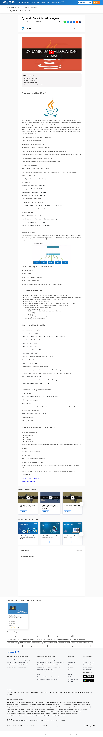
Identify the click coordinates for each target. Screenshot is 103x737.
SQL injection (87, 707)
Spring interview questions (48, 704)
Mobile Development (25, 642)
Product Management (64, 642)
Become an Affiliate (88, 664)
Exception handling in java (23, 711)
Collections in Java (11, 711)
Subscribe (96, 2)
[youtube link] (94, 726)
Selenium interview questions (23, 702)
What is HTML (42, 702)
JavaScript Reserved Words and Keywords (70, 713)
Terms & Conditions (44, 726)
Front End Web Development (61, 639)
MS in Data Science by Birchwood (45, 669)
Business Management (55, 636)
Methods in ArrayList (29, 80)
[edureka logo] (9, 2)
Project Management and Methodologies (82, 642)
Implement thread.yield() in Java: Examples (16, 715)
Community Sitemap (73, 679)
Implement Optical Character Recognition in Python (36, 715)
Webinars (54, 2)
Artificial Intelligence (13, 636)
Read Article (23, 542)
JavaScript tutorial (86, 704)
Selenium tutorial (10, 702)
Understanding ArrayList (30, 82)
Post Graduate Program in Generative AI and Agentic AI (50, 662)
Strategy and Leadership (54, 646)
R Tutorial (48, 713)
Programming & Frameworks (17, 7)
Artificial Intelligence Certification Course (16, 667)
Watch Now (23, 511)
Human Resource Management (78, 639)
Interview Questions (13, 642)
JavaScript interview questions (74, 702)
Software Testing (41, 646)
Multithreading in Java (66, 711)
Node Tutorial (84, 709)
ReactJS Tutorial (76, 711)
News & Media (71, 662)
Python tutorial (53, 707)
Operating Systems (37, 642)
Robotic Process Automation (15, 646)
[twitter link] (87, 726)
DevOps (32, 639)
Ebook (60, 2)
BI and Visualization (29, 636)
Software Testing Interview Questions (35, 713)
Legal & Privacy (54, 726)
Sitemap (70, 674)
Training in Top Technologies (25, 2)
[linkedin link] (90, 726)
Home (8, 7)
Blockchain (45, 636)
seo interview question (29, 646)
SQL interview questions (20, 707)
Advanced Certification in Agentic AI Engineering (18, 660)
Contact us (70, 667)
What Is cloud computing (39, 709)
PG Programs (21, 692)
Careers (85, 660)
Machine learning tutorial (42, 707)
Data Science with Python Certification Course (18, 664)
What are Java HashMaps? (31, 78)
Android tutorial (76, 704)
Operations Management (50, 642)
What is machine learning (64, 707)
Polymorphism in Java (35, 704)
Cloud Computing (67, 636)
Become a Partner (87, 667)
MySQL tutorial (31, 707)
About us (70, 660)
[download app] (88, 677)
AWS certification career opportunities (15, 709)
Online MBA (59, 692)
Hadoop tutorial (61, 709)
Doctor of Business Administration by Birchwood (49, 664)
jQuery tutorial (10, 707)
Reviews (70, 664)
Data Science (86, 636)
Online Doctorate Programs (32, 692)
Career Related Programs (42, 2)
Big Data (38, 636)
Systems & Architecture (84, 646)
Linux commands (67, 704)
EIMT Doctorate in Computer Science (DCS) (47, 679)
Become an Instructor (88, 662)
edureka (30, 28)
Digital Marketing (40, 639)
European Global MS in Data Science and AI (48, 677)
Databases (26, 639)
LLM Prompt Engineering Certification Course (17, 662)
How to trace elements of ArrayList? (33, 85)
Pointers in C (58, 704)
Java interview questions (52, 702)
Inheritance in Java (24, 704)
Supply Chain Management (69, 646)
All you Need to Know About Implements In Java (57, 715)
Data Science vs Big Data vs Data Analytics (16, 713)
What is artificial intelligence (73, 709)
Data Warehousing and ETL (15, 639)
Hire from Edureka (87, 669)
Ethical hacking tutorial (77, 707)
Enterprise (49, 639)
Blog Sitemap (71, 677)
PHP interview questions (12, 704)
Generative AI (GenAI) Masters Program (47, 660)
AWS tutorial (29, 709)
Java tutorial (34, 702)
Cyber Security (77, 636)
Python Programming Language (38, 711)
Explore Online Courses (84, 2)
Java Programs (55, 713)
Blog (12, 7)
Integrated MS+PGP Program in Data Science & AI (49, 667)
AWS (21, 636)
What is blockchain (51, 709)
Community (70, 672)
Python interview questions (53, 711)
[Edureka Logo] (13, 652)
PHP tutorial (62, 702)
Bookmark (77, 29)
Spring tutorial (86, 702)
